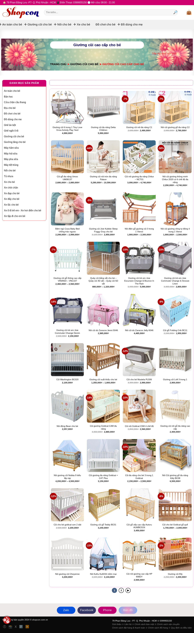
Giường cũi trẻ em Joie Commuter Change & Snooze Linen (175, 281)
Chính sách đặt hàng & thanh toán (129, 627)
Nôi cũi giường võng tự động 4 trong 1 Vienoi (175, 230)
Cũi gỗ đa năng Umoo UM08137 (67, 178)
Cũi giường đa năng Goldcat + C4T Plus (103, 476)
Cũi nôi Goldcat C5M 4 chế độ (139, 426)
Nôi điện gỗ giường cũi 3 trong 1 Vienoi (139, 230)
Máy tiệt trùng (11, 165)
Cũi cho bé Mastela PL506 (139, 379)
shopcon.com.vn (40, 619)
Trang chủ (58, 64)
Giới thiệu (116, 624)
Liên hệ (128, 624)
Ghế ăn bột (10, 125)
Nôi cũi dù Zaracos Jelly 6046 (139, 330)
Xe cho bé (83, 24)
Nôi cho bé (64, 24)
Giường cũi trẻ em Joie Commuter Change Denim (67, 331)
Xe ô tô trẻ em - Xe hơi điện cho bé (22, 210)
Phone (107, 610)
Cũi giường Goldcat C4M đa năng (103, 427)
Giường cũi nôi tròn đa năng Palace (103, 178)
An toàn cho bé (12, 24)
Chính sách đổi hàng (158, 627)
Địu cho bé (10, 108)
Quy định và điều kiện (181, 627)
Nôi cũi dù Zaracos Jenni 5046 (103, 330)
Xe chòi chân (11, 187)
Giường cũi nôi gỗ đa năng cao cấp (175, 427)
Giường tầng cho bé (15, 142)
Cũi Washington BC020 (67, 379)
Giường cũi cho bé (40, 24)
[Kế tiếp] (128, 590)
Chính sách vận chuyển (168, 624)
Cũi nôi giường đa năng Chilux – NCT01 (139, 178)
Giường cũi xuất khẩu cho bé (103, 379)
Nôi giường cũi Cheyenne (67, 574)
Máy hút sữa (10, 153)
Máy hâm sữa (11, 148)
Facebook (86, 610)
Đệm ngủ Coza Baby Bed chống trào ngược (67, 230)
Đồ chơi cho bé (105, 24)
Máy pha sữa (11, 159)
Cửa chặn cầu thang (15, 102)
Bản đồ (128, 610)
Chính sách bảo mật (144, 624)
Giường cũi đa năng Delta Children (103, 128)
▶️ (27, 626)
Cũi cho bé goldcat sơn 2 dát (67, 524)
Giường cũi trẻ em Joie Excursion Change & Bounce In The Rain (139, 281)
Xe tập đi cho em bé (14, 216)
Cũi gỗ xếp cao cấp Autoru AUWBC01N (139, 526)
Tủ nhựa (8, 176)
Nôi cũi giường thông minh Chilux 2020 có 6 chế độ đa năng (175, 179)
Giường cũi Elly (175, 574)
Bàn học (8, 96)
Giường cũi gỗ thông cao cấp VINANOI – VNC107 (67, 279)
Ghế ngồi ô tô (11, 130)
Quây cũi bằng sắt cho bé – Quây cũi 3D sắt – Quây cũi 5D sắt (103, 281)
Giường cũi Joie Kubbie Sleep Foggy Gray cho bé (103, 230)
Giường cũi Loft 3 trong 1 (175, 379)
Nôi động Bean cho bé (67, 426)
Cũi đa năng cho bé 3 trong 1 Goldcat (139, 476)
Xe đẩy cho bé (11, 199)
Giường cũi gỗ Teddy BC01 (103, 524)
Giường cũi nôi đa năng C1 (139, 127)
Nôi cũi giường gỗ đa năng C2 (175, 127)
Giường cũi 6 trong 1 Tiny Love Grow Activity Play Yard (67, 128)
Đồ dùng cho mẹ (132, 24)
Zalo (66, 610)
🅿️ (21, 626)
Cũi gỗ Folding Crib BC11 (175, 330)
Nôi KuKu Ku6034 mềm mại (103, 574)
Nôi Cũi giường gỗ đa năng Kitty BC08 (175, 476)
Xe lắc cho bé (11, 204)
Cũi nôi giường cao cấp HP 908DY (139, 575)
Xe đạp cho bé (12, 193)
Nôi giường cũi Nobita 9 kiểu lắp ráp (67, 476)
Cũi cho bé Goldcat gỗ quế (175, 524)
